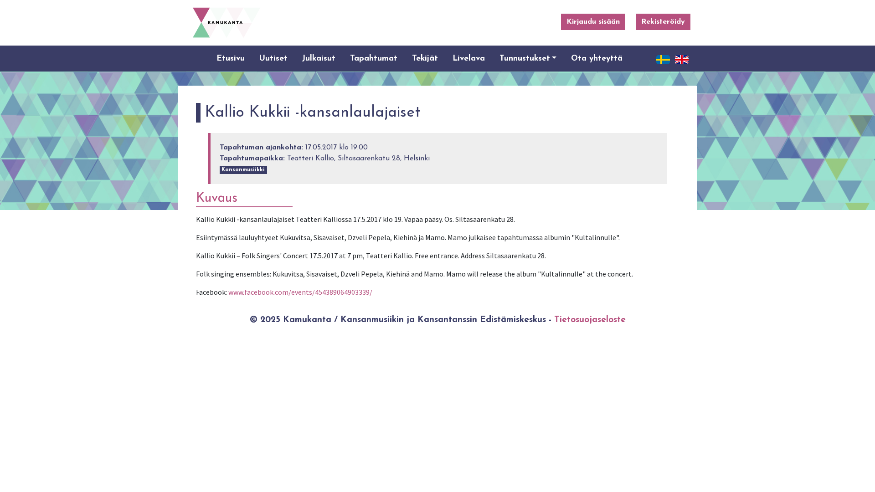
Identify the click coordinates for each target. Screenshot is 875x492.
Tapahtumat (373, 58)
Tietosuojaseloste (590, 320)
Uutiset (273, 58)
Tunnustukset (524, 58)
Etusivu (230, 58)
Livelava (469, 58)
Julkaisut (318, 58)
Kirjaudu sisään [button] (593, 22)
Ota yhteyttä (597, 58)
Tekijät (425, 58)
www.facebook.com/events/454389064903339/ (300, 292)
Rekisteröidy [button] (663, 22)
